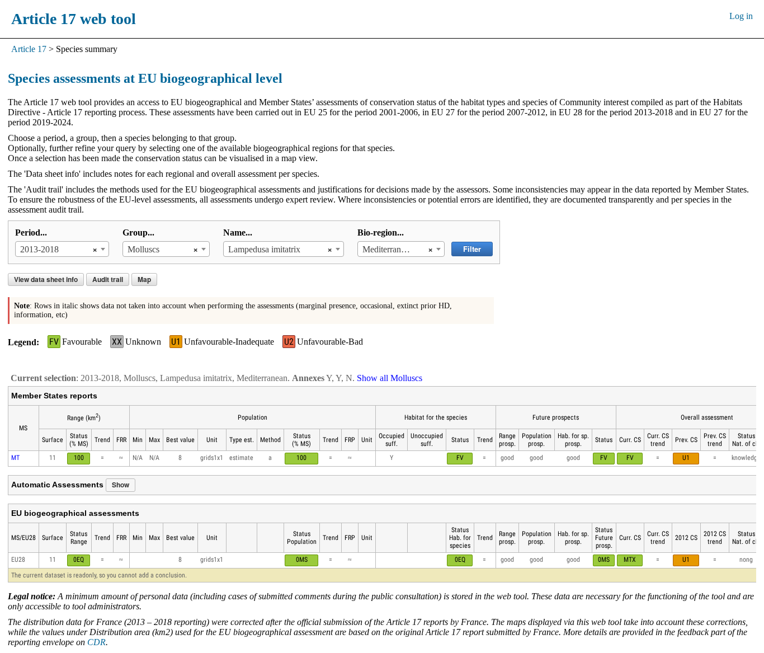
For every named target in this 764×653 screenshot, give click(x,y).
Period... (31, 232)
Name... (237, 232)
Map (144, 279)
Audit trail (107, 279)
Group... (138, 232)
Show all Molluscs (389, 378)
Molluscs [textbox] (143, 249)
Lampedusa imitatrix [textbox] (264, 249)
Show (120, 485)
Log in (741, 16)
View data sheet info (46, 279)
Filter (472, 248)
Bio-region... (380, 232)
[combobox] (62, 249)
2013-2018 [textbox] (39, 249)
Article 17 (28, 49)
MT (15, 458)
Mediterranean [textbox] (387, 249)
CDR (96, 642)
